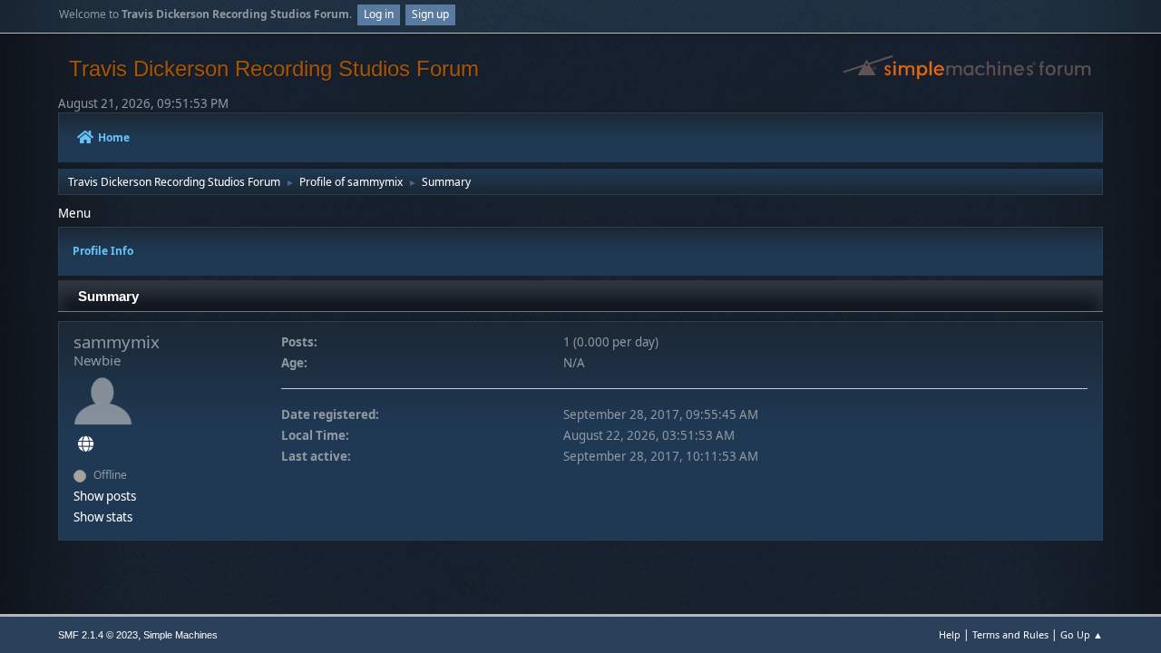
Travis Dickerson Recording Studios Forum (274, 68)
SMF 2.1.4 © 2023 (98, 634)
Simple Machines (180, 634)
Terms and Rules (1010, 634)
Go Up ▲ (1081, 634)
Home (114, 137)
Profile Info (103, 250)
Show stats (102, 517)
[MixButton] (85, 444)
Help (950, 634)
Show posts (104, 496)
